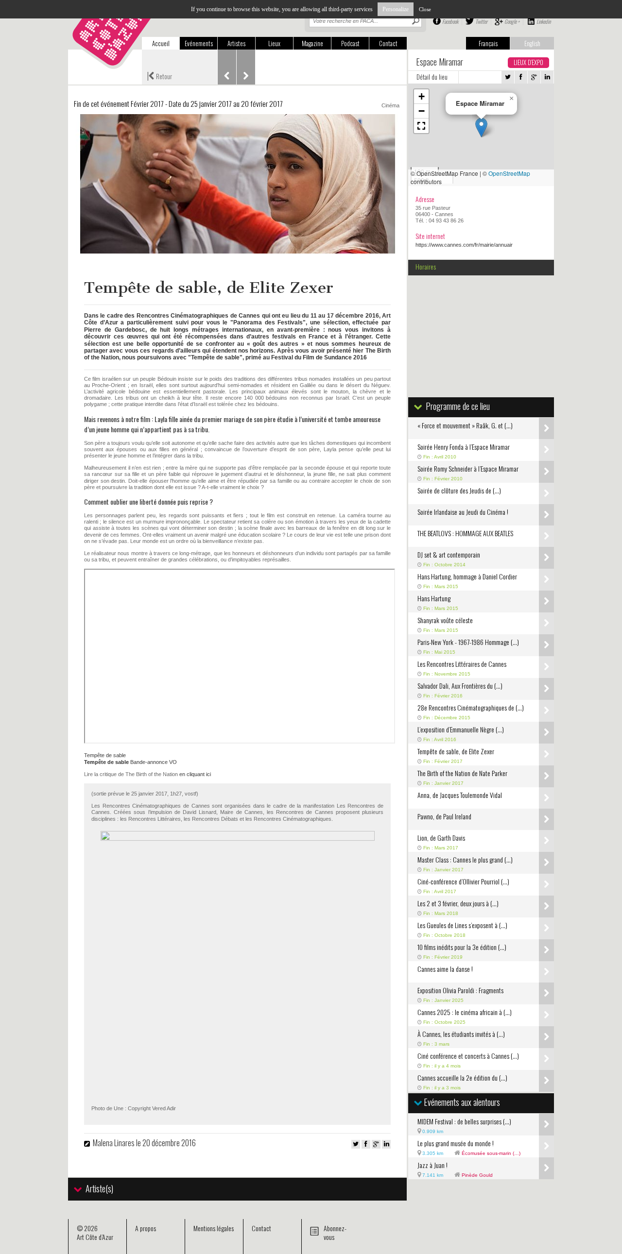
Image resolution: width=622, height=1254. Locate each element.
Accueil (161, 43)
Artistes (236, 43)
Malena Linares (114, 1143)
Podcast (350, 43)
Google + (511, 21)
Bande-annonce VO (130, 762)
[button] (481, 127)
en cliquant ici (195, 774)
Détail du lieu (432, 77)
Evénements (199, 43)
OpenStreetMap (509, 173)
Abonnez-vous (335, 1232)
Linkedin (543, 21)
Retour (159, 75)
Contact (388, 43)
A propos (145, 1228)
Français (488, 43)
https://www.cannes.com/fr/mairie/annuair (464, 245)
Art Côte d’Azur (95, 1237)
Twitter (481, 21)
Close (425, 9)
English (532, 43)
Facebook (450, 21)
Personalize (395, 9)
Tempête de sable (105, 755)
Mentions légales (213, 1228)
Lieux (274, 43)
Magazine (312, 43)
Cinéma (390, 105)
